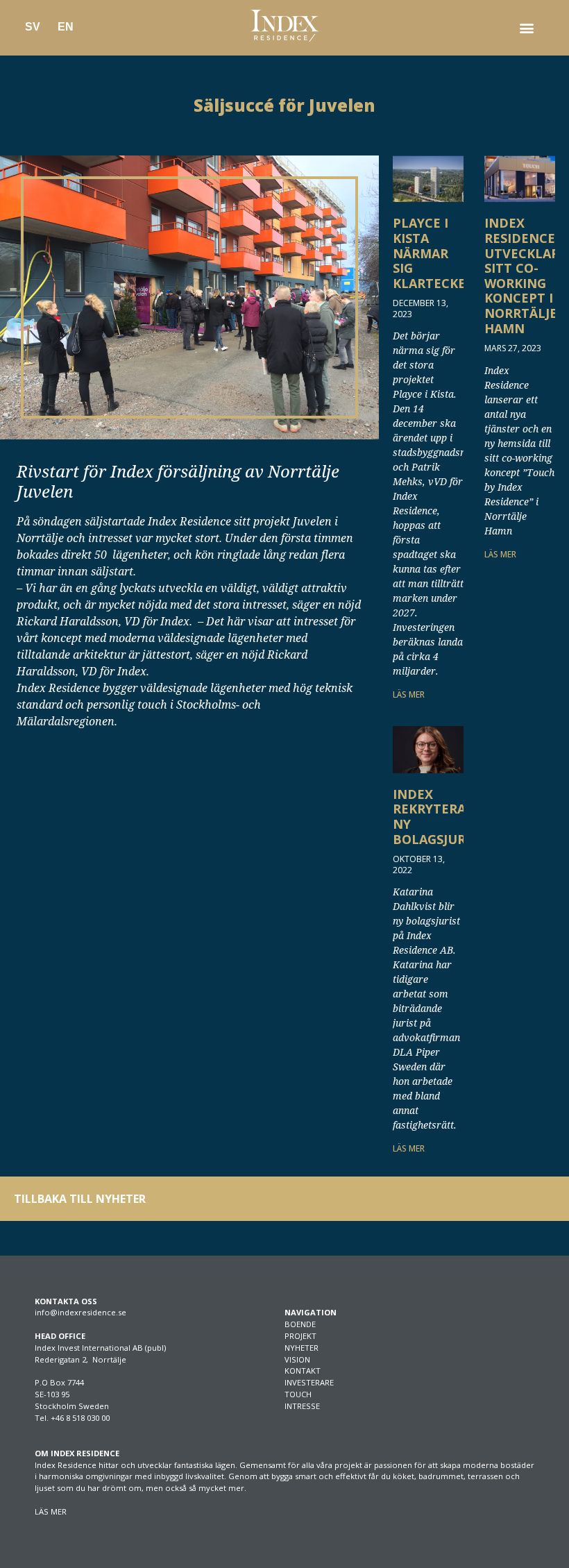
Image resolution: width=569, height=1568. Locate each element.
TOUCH (298, 1394)
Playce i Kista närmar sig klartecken (434, 252)
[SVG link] (284, 26)
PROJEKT (300, 1336)
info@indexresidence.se (80, 1312)
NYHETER (301, 1347)
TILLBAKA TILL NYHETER (80, 1198)
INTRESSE (302, 1406)
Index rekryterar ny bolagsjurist (439, 817)
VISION (297, 1359)
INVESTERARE (309, 1382)
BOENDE (300, 1324)
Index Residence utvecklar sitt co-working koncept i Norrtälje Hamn (521, 275)
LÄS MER (409, 694)
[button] (526, 28)
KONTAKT (302, 1370)
